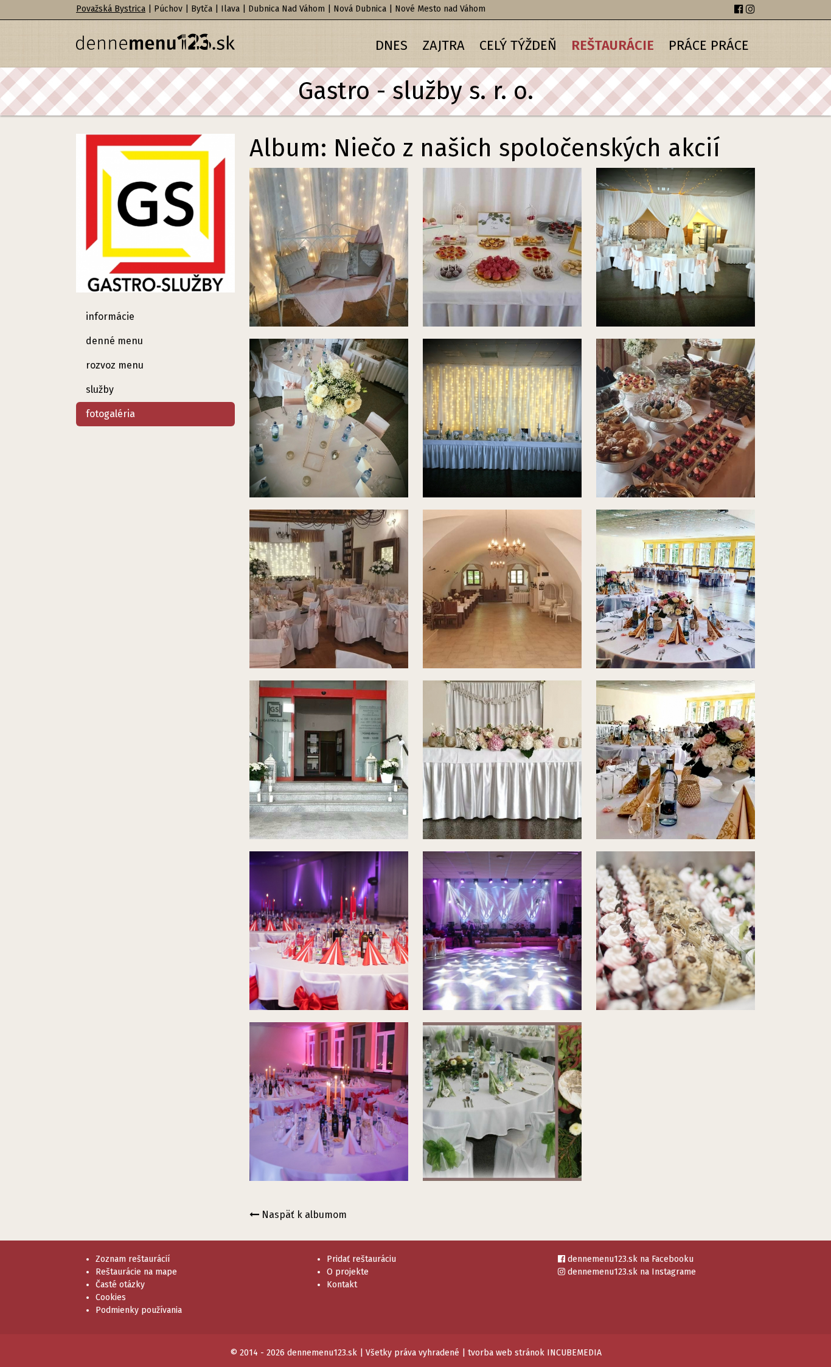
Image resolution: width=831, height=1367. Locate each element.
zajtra (443, 45)
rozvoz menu (115, 365)
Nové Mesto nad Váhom (440, 9)
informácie (110, 316)
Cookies (111, 1297)
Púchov (168, 9)
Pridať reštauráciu (361, 1259)
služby (100, 389)
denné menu (114, 341)
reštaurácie (612, 45)
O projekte (348, 1272)
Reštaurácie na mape (136, 1272)
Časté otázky (120, 1284)
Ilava (230, 9)
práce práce (709, 45)
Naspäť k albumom (303, 1214)
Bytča (201, 9)
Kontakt (342, 1284)
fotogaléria (110, 414)
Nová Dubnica (359, 9)
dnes (391, 45)
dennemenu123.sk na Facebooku (629, 1259)
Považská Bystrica (110, 9)
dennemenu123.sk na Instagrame (630, 1272)
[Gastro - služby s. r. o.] (155, 218)
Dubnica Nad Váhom (286, 9)
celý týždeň (518, 45)
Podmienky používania (139, 1310)
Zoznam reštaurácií (133, 1259)
